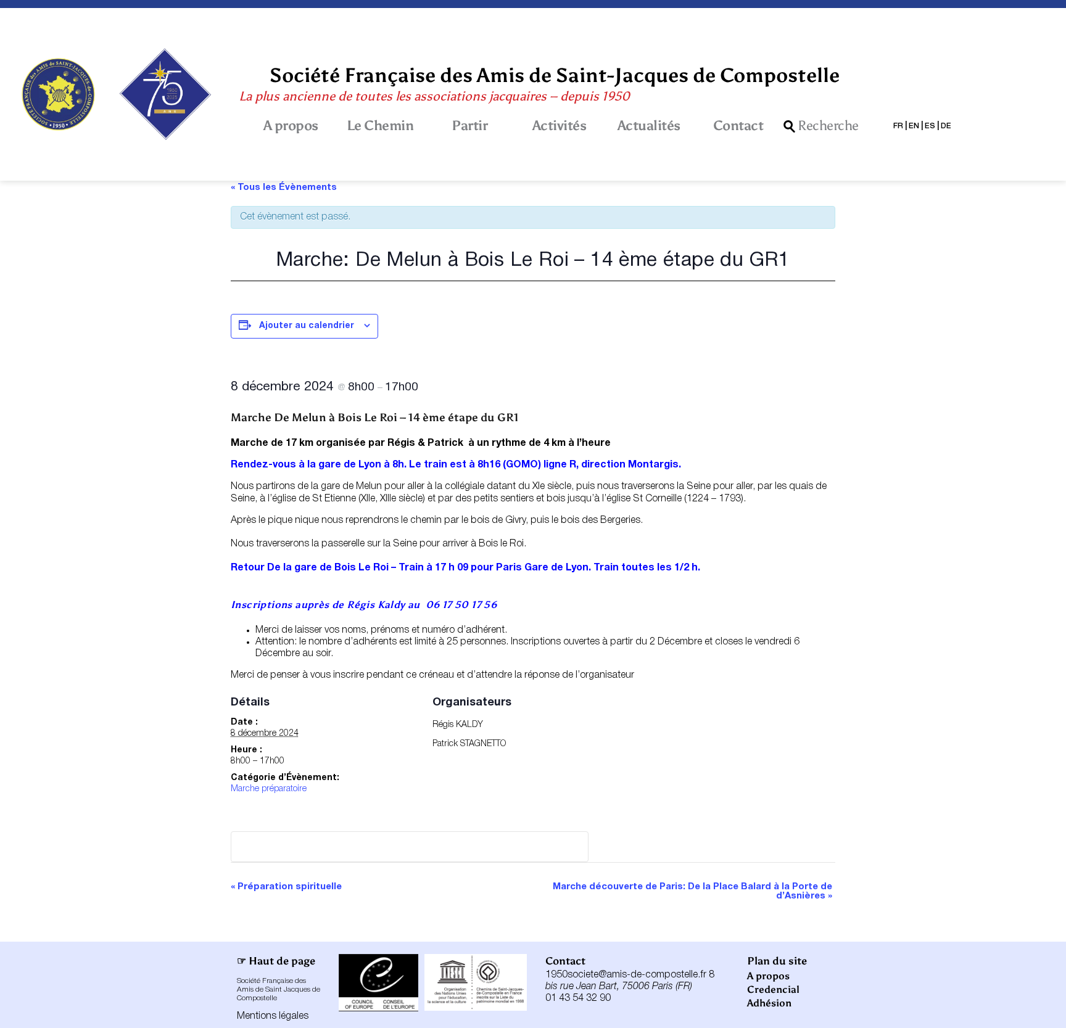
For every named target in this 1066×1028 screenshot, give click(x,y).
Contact (738, 126)
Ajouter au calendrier (306, 326)
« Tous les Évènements (284, 187)
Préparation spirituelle (286, 886)
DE (946, 126)
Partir (469, 126)
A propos (290, 126)
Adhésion (769, 1003)
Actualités (649, 126)
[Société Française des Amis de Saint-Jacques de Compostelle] (58, 94)
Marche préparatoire (269, 789)
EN (914, 126)
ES (930, 126)
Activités (559, 126)
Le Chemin (380, 126)
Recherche (828, 126)
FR (898, 126)
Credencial (773, 989)
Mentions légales (272, 1016)
